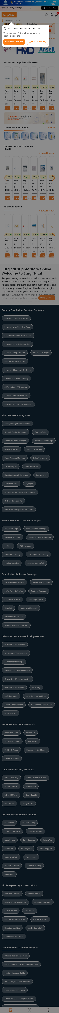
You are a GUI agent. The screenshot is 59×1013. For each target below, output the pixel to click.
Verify (29, 1006)
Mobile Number (13, 990)
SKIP (54, 957)
